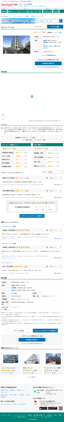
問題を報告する (58, 184)
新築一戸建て (30, 11)
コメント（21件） (52, 373)
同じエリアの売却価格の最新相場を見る (48, 67)
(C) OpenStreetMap (38, 120)
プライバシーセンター (20, 415)
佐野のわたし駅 (47, 46)
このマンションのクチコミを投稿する (32, 216)
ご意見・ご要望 (57, 415)
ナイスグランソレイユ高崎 (9, 226)
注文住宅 (46, 11)
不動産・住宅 (4, 390)
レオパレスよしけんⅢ (8, 368)
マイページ (38, 26)
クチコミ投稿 (55, 26)
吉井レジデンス (27, 368)
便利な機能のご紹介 (51, 394)
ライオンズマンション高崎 (52, 368)
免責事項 (49, 415)
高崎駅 (45, 40)
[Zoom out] (3, 117)
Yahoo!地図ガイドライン (57, 120)
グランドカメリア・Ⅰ (7, 262)
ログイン (21, 6)
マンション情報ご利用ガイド (20, 417)
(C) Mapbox (31, 120)
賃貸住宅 (4, 11)
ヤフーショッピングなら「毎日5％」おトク (36, 6)
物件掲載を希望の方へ (39, 415)
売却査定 (56, 11)
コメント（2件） (58, 32)
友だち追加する (40, 391)
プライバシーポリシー (7, 415)
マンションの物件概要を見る (48, 55)
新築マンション (12, 11)
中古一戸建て (38, 11)
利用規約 (30, 415)
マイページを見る (18, 331)
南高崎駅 (45, 42)
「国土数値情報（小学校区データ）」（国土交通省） (17, 320)
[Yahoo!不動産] (9, 4)
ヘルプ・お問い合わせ (46, 417)
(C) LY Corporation (47, 120)
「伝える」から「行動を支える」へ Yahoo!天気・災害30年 (16, 1)
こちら (19, 314)
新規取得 (30, 4)
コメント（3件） (8, 373)
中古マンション (21, 11)
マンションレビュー (11, 238)
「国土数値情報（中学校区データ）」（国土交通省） (42, 320)
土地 (50, 11)
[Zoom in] (3, 115)
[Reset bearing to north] (3, 119)
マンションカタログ (6, 404)
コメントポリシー (33, 417)
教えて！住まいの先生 (19, 404)
